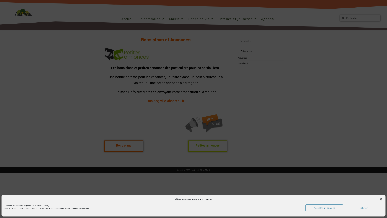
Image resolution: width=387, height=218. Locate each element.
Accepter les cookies (324, 207)
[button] (380, 199)
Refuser (363, 207)
